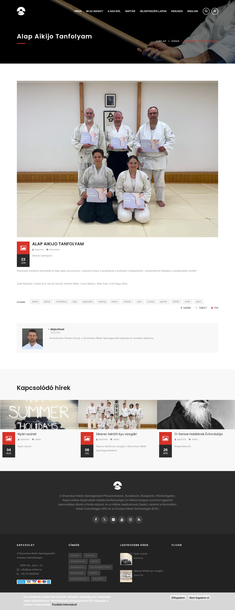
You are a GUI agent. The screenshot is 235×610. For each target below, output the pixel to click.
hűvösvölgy (79, 579)
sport (198, 301)
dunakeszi (77, 567)
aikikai (47, 301)
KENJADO (177, 11)
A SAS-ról (114, 11)
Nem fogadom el (199, 597)
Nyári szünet (27, 434)
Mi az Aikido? (94, 11)
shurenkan (61, 301)
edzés (115, 301)
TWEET (202, 308)
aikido (35, 301)
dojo (75, 301)
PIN (216, 308)
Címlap (161, 41)
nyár (139, 301)
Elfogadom (178, 597)
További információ (64, 604)
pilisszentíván (100, 567)
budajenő (77, 573)
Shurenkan (54, 249)
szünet (150, 301)
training (102, 301)
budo (187, 301)
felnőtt (176, 301)
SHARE (187, 308)
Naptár (130, 11)
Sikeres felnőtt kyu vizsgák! (116, 434)
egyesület (87, 301)
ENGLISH (192, 11)
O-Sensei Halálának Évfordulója (198, 434)
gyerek (163, 301)
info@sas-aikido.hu (31, 569)
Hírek (78, 11)
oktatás (127, 301)
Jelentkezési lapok (153, 11)
